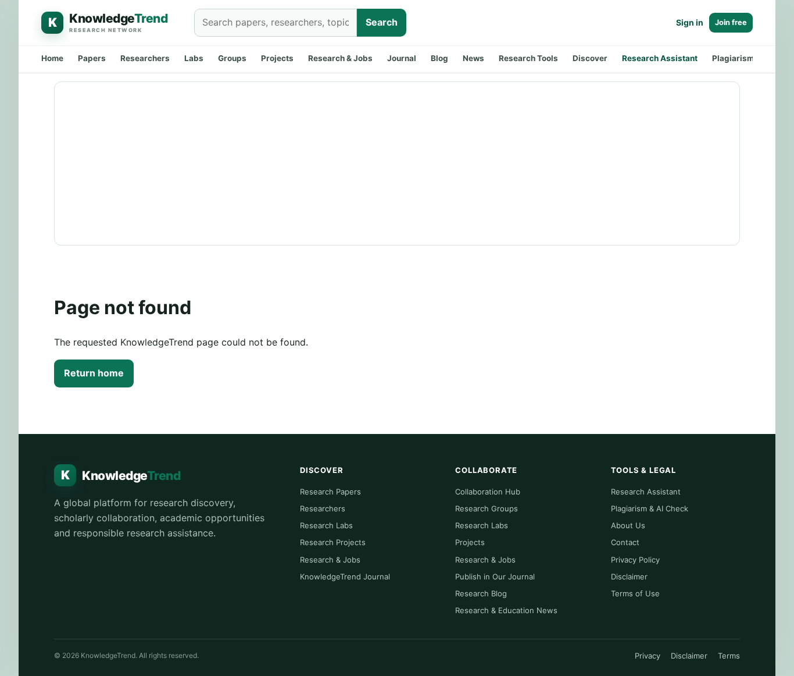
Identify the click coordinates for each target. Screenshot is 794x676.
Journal (401, 58)
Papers (92, 58)
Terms (729, 655)
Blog (439, 58)
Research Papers (330, 491)
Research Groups (486, 508)
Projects (277, 58)
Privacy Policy (635, 559)
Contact (625, 542)
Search (382, 22)
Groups (232, 58)
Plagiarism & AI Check (649, 508)
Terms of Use (635, 593)
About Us (628, 525)
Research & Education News (506, 610)
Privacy (647, 655)
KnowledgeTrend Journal (345, 576)
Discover (590, 58)
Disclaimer (629, 576)
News (473, 58)
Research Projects (333, 542)
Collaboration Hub (487, 491)
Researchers (145, 58)
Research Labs (326, 525)
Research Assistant (660, 58)
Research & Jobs (340, 58)
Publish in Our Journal (495, 576)
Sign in (689, 22)
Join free (731, 22)
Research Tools (528, 58)
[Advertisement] (397, 163)
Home (52, 58)
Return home (94, 373)
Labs (193, 58)
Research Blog (481, 593)
